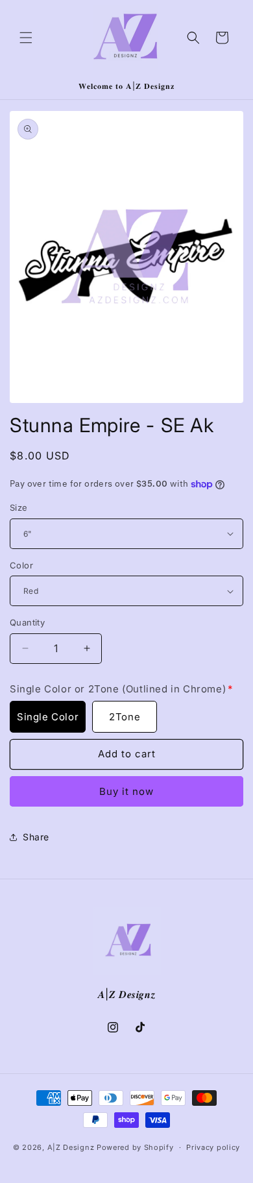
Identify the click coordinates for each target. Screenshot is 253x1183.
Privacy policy (213, 1147)
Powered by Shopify (135, 1147)
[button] (26, 37)
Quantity (27, 622)
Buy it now (126, 791)
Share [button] (36, 836)
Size (19, 507)
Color (21, 565)
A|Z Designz (71, 1147)
